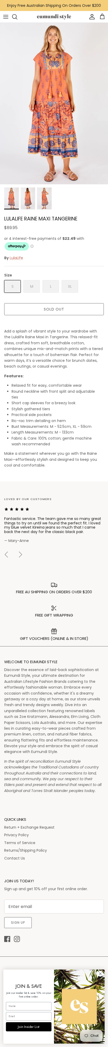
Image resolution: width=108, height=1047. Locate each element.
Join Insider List (28, 1026)
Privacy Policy (16, 835)
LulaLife (16, 258)
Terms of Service (19, 842)
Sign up (18, 922)
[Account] (90, 17)
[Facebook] (7, 939)
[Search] (17, 17)
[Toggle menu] (6, 17)
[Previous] (6, 554)
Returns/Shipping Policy (25, 850)
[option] (54, 104)
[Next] (20, 554)
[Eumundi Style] (54, 17)
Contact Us (14, 858)
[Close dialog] (100, 974)
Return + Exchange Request (29, 827)
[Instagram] (17, 939)
